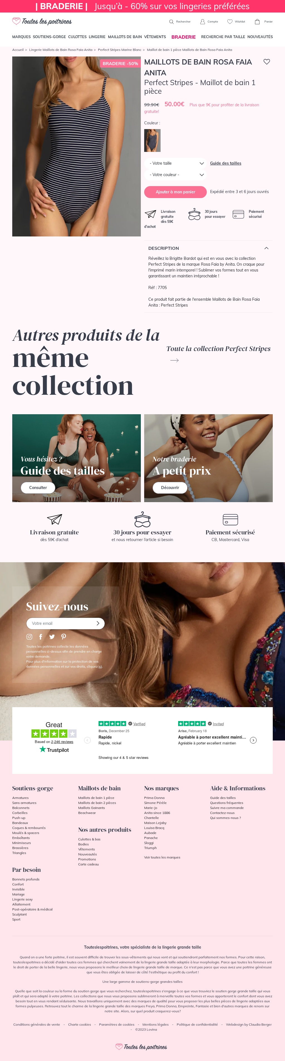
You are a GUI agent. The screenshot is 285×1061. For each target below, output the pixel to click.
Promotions (87, 859)
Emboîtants (21, 838)
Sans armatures (24, 803)
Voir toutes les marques (162, 857)
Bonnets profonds (26, 879)
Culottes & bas (89, 839)
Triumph (150, 848)
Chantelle (151, 818)
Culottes (77, 36)
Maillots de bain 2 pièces (97, 803)
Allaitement (21, 904)
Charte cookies (79, 1024)
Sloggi (149, 843)
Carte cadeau (88, 864)
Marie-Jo (150, 808)
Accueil (18, 50)
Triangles (19, 853)
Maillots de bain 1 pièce (96, 798)
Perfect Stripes (174, 305)
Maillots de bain (125, 36)
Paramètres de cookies (116, 1024)
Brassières (20, 848)
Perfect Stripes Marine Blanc (119, 50)
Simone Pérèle (155, 803)
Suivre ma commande (227, 808)
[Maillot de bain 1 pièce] (76, 146)
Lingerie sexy (22, 899)
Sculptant (19, 914)
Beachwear (87, 813)
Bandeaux (20, 823)
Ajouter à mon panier (175, 191)
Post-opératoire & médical (32, 909)
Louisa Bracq (154, 828)
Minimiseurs (21, 843)
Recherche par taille (223, 36)
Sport (16, 919)
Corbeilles (20, 813)
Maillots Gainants (91, 808)
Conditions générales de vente (36, 1024)
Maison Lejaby (155, 823)
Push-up (18, 818)
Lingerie (97, 36)
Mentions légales (155, 1024)
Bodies (83, 844)
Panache (151, 838)
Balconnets (21, 808)
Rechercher (183, 21)
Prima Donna (154, 798)
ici (100, 666)
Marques (21, 36)
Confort (18, 884)
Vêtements (155, 36)
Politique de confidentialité (197, 1024)
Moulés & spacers (25, 833)
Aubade (150, 833)
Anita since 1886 (157, 813)
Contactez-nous (222, 813)
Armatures (20, 798)
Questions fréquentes (226, 803)
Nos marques (161, 788)
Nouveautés (260, 36)
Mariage (18, 894)
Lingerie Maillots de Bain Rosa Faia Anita (60, 50)
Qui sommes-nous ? (225, 818)
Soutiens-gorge (49, 36)
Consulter (38, 487)
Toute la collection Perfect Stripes (218, 349)
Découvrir (170, 487)
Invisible (18, 889)
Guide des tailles (225, 163)
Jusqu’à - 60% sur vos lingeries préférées (142, 6)
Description (163, 248)
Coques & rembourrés (29, 828)
